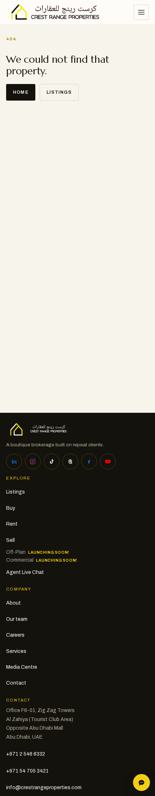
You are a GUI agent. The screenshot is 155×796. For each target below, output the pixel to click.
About (13, 603)
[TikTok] (51, 461)
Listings (59, 92)
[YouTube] (108, 461)
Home (20, 92)
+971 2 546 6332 (25, 754)
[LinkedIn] (14, 461)
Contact (16, 683)
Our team (16, 619)
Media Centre (21, 667)
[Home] (52, 12)
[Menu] (141, 12)
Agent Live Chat (25, 572)
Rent (12, 524)
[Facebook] (89, 461)
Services (16, 651)
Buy (10, 508)
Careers (15, 635)
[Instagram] (33, 461)
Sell (10, 540)
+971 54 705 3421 (27, 771)
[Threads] (70, 461)
